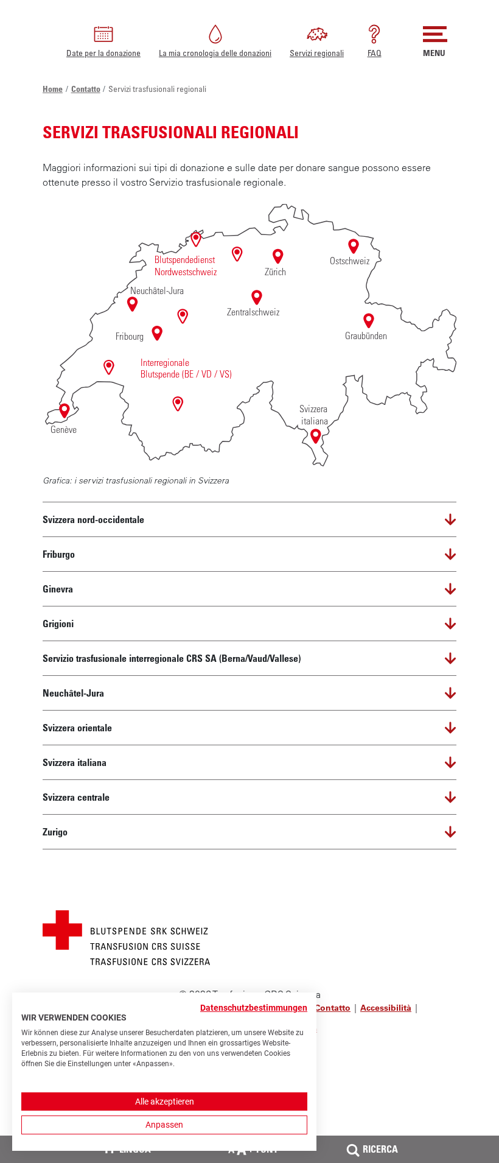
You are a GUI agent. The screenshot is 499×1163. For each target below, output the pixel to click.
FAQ (375, 52)
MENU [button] (434, 52)
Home (53, 88)
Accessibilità (385, 1007)
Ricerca (380, 1149)
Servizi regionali (317, 52)
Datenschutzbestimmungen (253, 1008)
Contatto (85, 88)
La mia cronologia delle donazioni (215, 52)
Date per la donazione (103, 52)
